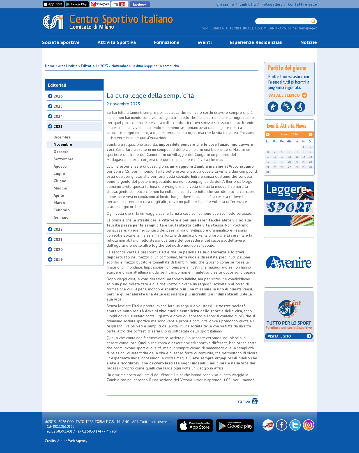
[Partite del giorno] (289, 117)
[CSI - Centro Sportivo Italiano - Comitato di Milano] (112, 30)
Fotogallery (271, 4)
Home (50, 66)
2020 (58, 249)
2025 (58, 106)
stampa (244, 401)
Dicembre (62, 137)
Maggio (60, 188)
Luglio (59, 173)
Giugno (60, 180)
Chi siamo (225, 4)
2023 (58, 126)
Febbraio (62, 209)
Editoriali (89, 66)
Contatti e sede (302, 4)
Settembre (63, 158)
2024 (58, 116)
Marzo (59, 202)
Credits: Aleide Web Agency (66, 440)
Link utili (248, 4)
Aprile (59, 195)
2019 (58, 259)
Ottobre (61, 151)
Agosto (60, 166)
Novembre (119, 66)
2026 (58, 96)
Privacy (111, 431)
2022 (58, 229)
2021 (58, 239)
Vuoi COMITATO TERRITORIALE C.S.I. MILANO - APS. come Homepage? (259, 28)
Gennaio (61, 217)
